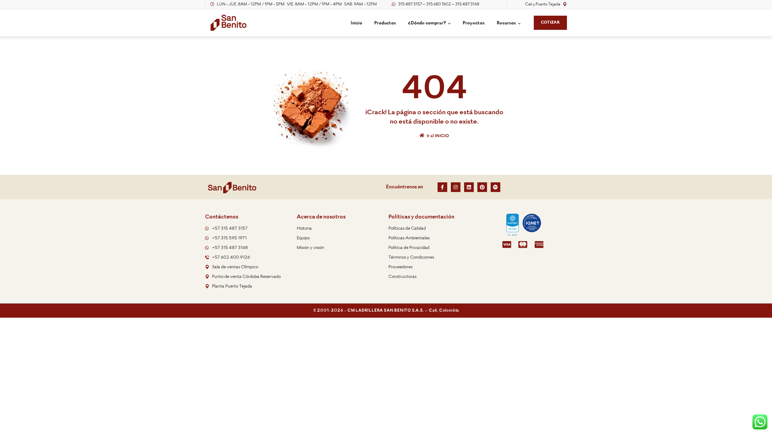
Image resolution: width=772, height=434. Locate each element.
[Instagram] (455, 187)
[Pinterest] (482, 187)
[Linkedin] (469, 187)
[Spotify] (495, 187)
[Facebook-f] (442, 187)
